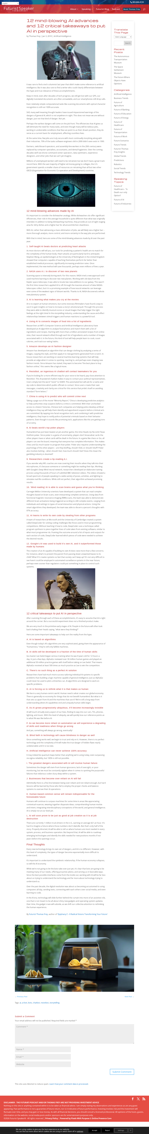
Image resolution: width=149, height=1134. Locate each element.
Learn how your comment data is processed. (68, 1084)
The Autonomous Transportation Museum (121, 59)
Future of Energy (121, 118)
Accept (94, 1130)
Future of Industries (122, 203)
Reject (107, 1130)
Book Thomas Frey (132, 9)
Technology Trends (122, 172)
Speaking (86, 9)
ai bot (24, 1002)
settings (80, 1131)
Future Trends (120, 144)
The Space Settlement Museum (119, 70)
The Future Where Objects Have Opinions (122, 80)
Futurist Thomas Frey (38, 914)
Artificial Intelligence (62, 36)
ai (20, 1002)
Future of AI (119, 199)
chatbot (36, 1002)
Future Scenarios (121, 140)
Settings (121, 1130)
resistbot (45, 1002)
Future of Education (122, 113)
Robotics (118, 164)
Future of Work (120, 136)
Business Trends (121, 98)
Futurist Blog (102, 9)
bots (30, 1002)
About (73, 9)
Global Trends (120, 156)
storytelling (54, 1002)
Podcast (116, 9)
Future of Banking (121, 109)
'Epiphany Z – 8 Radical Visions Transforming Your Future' (82, 914)
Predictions (119, 160)
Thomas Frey (34, 36)
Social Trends (120, 168)
